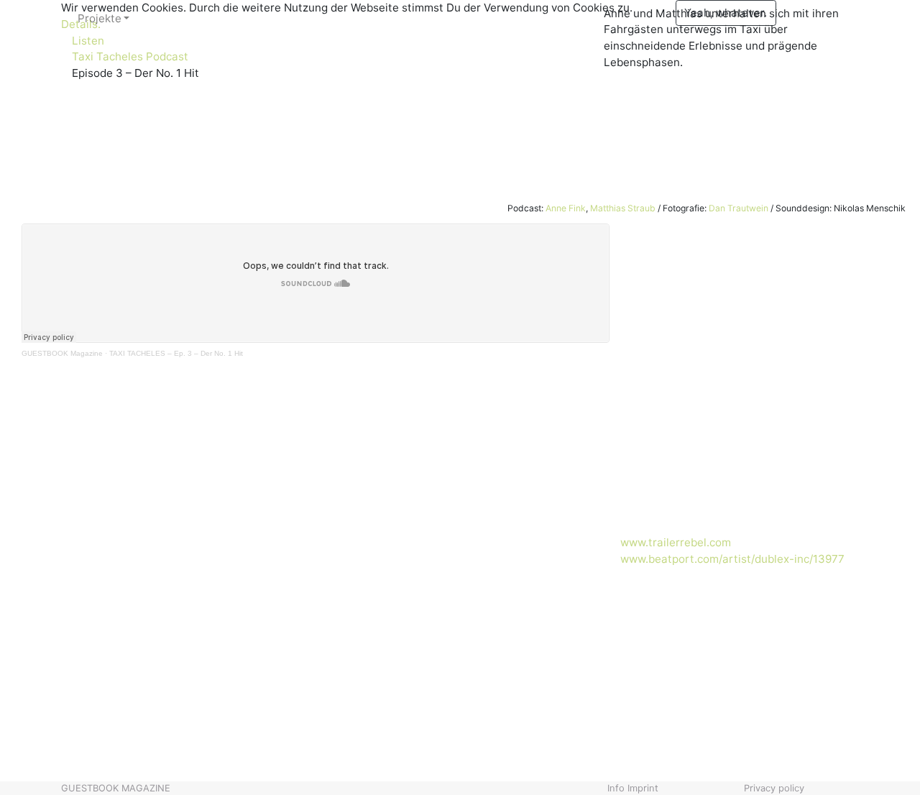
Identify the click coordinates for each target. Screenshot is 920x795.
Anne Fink (566, 208)
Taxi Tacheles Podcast (130, 56)
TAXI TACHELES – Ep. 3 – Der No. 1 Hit (176, 353)
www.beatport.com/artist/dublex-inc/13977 (732, 559)
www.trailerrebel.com (675, 542)
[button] (69, 677)
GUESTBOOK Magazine (62, 353)
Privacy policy (774, 788)
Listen (88, 40)
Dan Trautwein (738, 208)
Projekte (99, 18)
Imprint (642, 788)
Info (616, 788)
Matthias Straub (623, 208)
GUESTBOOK (115, 788)
